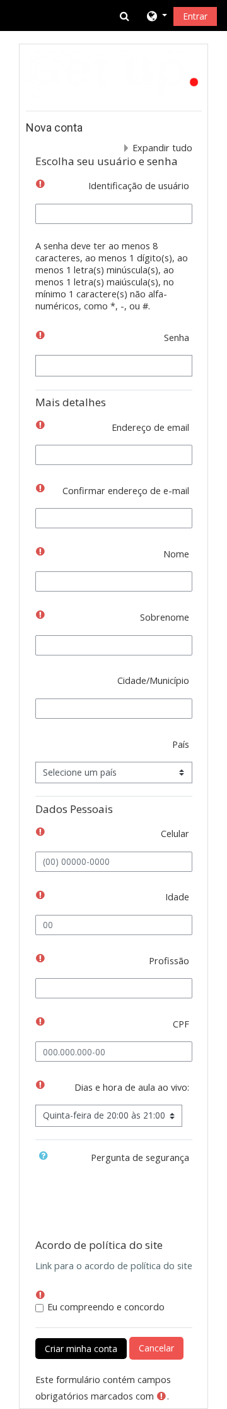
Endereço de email (150, 427)
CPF (181, 1024)
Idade (177, 897)
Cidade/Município (153, 680)
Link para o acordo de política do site (113, 1266)
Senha (176, 338)
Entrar (195, 16)
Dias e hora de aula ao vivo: (131, 1087)
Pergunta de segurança (140, 1157)
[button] (125, 16)
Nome (176, 554)
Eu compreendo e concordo (106, 1307)
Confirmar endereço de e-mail (125, 491)
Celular (175, 834)
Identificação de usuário (138, 186)
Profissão (169, 961)
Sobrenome (164, 617)
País (180, 744)
